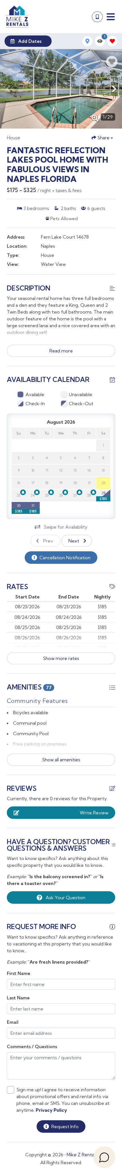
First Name (18, 973)
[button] (8, 88)
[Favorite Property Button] (111, 61)
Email (12, 1022)
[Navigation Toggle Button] (110, 16)
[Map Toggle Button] (87, 41)
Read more (61, 351)
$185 (103, 499)
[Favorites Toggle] (112, 41)
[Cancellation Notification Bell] (23, 492)
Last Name (18, 997)
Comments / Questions (32, 1046)
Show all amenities (61, 759)
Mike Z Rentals (82, 1154)
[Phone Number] (97, 16)
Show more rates (61, 658)
